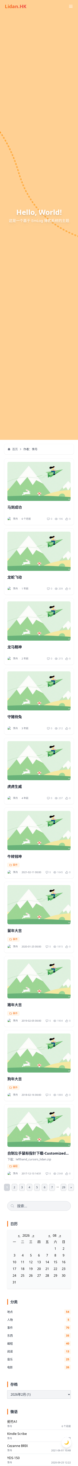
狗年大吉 (14, 1079)
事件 (15, 865)
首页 (15, 449)
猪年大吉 (14, 1004)
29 (63, 1187)
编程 (15, 1166)
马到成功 (14, 507)
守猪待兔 (14, 716)
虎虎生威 (14, 786)
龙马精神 (14, 647)
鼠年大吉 (14, 930)
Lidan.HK (15, 6)
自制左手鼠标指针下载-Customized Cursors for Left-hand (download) (37, 1156)
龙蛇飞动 (14, 577)
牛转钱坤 (14, 856)
